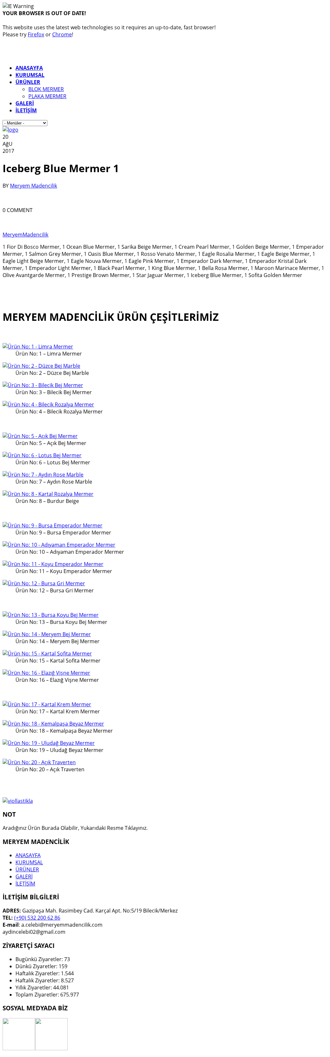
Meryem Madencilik (33, 185)
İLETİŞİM (25, 883)
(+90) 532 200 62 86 (37, 917)
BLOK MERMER (46, 89)
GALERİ (24, 876)
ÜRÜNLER (27, 869)
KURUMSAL (29, 862)
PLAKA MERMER (47, 96)
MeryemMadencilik (25, 234)
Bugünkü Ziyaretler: (39, 959)
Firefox (36, 34)
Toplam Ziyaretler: (37, 994)
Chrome (62, 34)
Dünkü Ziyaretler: (37, 966)
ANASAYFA (28, 855)
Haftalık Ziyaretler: (38, 973)
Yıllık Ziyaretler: (34, 987)
